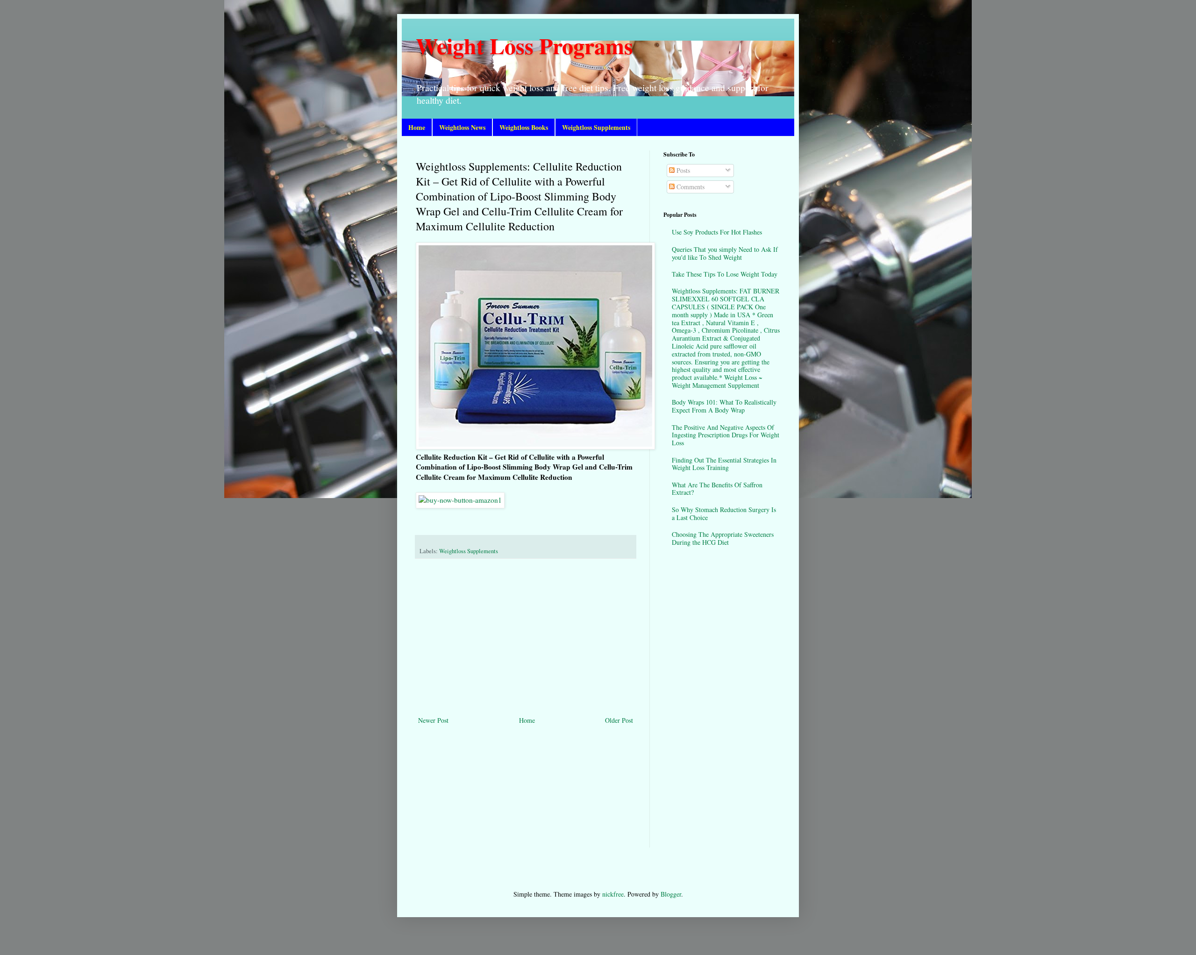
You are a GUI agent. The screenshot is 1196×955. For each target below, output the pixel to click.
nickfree (613, 894)
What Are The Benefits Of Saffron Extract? (717, 488)
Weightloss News (462, 127)
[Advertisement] (525, 637)
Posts (682, 170)
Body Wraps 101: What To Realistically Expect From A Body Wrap (724, 406)
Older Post (619, 720)
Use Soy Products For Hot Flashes (717, 232)
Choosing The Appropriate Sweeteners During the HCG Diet (723, 538)
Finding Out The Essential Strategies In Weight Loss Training (724, 464)
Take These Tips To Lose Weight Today (724, 274)
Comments (690, 186)
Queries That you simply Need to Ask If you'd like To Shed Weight (725, 253)
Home (416, 127)
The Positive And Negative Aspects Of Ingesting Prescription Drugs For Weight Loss (725, 435)
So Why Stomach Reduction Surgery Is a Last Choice (724, 513)
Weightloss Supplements (596, 127)
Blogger (671, 894)
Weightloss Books (523, 127)
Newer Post (433, 720)
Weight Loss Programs (524, 45)
